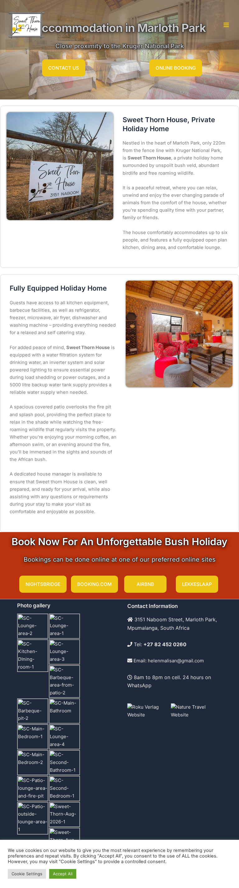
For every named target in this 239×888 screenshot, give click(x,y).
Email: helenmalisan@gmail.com (168, 661)
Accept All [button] (63, 873)
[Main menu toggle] (226, 24)
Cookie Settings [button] (27, 873)
